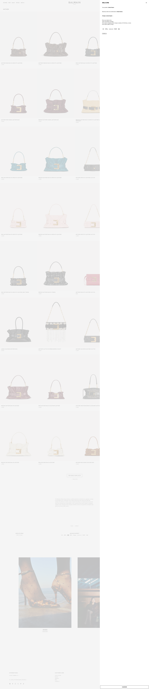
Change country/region (107, 15)
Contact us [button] (104, 33)
